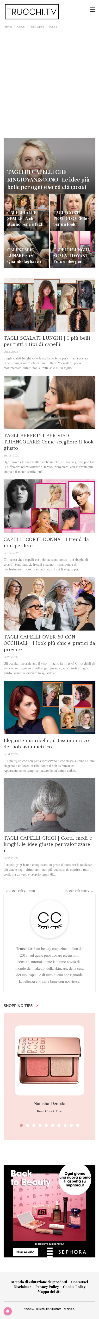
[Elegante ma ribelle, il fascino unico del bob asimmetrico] (49, 707)
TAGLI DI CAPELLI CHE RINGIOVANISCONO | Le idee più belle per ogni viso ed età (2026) (48, 179)
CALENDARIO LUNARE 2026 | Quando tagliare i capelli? (24, 258)
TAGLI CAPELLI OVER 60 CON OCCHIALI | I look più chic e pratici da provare (49, 643)
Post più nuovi (78, 891)
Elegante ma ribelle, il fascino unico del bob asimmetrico (46, 743)
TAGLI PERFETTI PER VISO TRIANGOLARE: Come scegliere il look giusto (48, 441)
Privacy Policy (47, 1286)
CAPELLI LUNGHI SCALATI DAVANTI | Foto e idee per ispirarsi (72, 258)
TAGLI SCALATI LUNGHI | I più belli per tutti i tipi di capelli (47, 341)
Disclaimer (22, 1286)
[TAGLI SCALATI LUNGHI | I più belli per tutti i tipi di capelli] (49, 305)
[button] (21, 1125)
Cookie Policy (74, 1286)
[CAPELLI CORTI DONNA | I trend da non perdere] (49, 506)
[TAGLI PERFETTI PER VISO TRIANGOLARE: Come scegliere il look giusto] (49, 402)
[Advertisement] (49, 81)
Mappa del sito (50, 1291)
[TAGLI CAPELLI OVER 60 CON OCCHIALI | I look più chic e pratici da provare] (49, 604)
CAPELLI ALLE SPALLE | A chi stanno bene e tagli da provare (25, 221)
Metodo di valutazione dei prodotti (39, 1282)
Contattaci (79, 1282)
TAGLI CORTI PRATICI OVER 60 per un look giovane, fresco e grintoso (71, 224)
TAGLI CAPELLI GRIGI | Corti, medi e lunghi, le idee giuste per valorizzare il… (48, 844)
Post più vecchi (21, 891)
